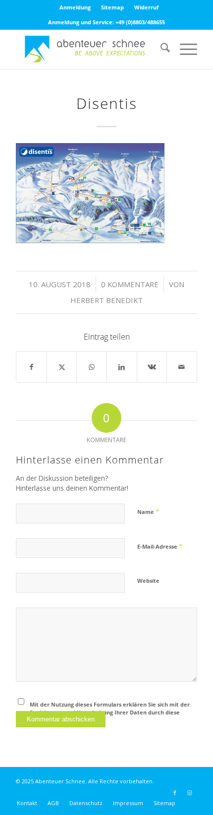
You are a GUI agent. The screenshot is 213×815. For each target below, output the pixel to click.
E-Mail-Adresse (159, 546)
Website (148, 580)
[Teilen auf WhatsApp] (91, 367)
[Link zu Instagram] (189, 792)
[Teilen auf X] (62, 367)
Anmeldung (75, 7)
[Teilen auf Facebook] (31, 367)
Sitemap (112, 7)
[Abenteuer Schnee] (88, 49)
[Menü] (183, 49)
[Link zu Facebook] (174, 792)
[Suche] (160, 49)
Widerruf (146, 7)
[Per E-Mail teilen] (182, 367)
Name (148, 511)
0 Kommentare (130, 284)
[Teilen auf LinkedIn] (122, 367)
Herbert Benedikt (106, 300)
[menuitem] (75, 7)
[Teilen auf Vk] (152, 367)
